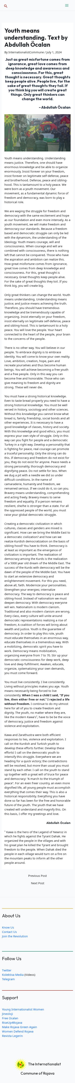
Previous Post (37, 875)
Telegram (8, 979)
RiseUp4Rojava (12, 1022)
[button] (6, 5)
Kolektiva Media (13, 975)
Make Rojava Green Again (19, 1027)
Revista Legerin (12, 1036)
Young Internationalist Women (23, 1009)
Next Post (37, 883)
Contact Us (9, 932)
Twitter (6, 970)
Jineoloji (7, 1014)
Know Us (8, 927)
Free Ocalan (10, 1018)
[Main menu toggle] (67, 5)
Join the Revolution (15, 936)
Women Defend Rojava (17, 1031)
